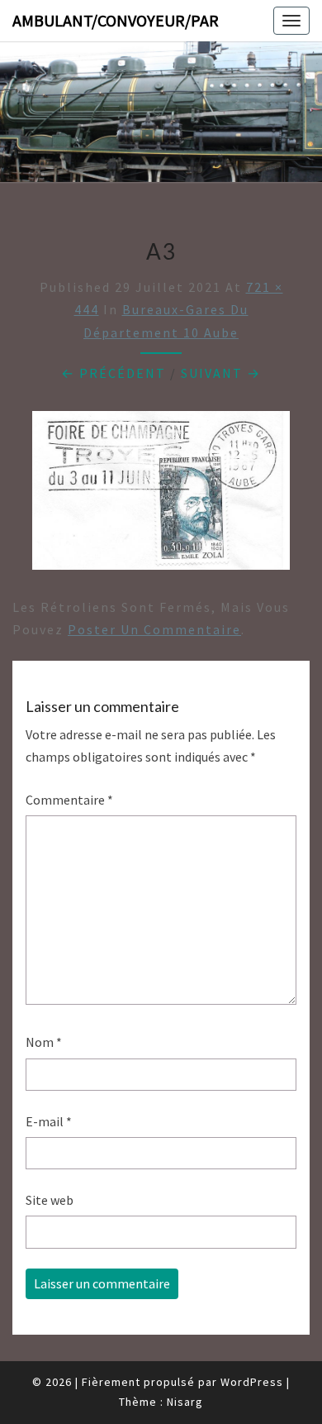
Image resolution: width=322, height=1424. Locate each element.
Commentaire (69, 799)
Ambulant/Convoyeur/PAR (115, 20)
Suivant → (221, 373)
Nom (44, 1042)
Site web (49, 1200)
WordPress (251, 1381)
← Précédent (113, 373)
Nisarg (185, 1401)
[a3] (161, 495)
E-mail (49, 1121)
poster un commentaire (154, 629)
